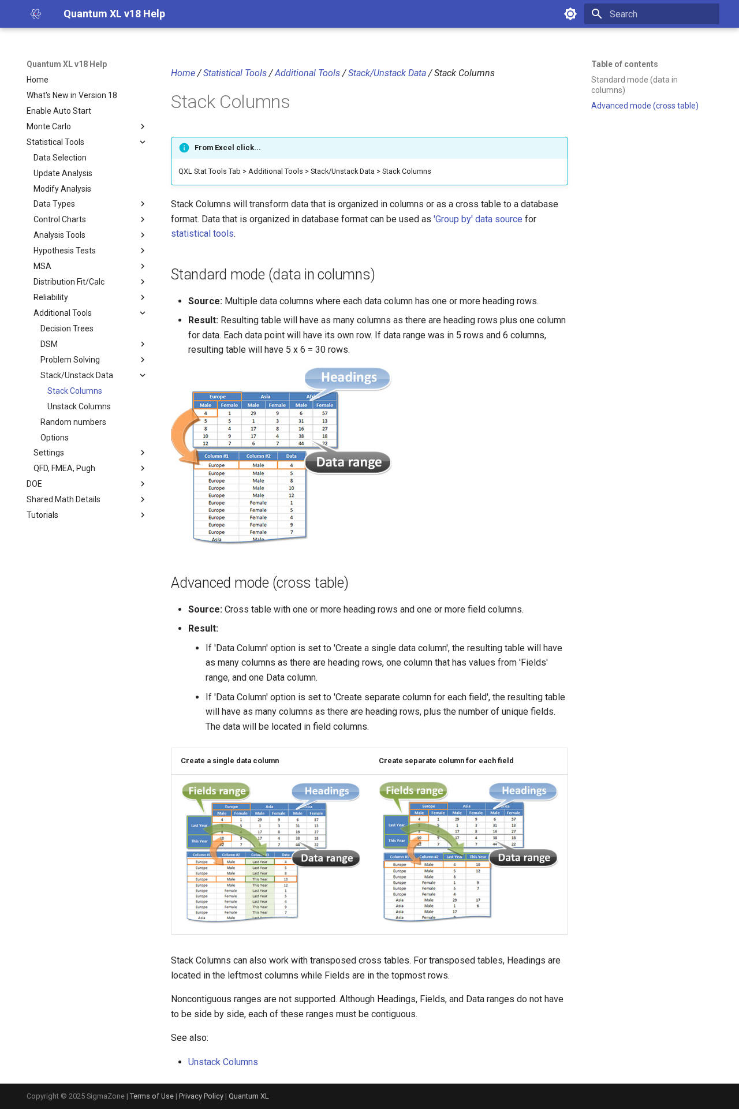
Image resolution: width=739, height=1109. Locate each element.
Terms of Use (152, 1096)
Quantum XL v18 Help (67, 64)
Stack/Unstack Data (387, 73)
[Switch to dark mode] (570, 13)
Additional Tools (307, 73)
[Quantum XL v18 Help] (36, 13)
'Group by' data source (478, 219)
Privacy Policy (201, 1096)
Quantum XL (249, 1096)
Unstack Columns (223, 1061)
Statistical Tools (235, 73)
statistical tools (202, 233)
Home (183, 73)
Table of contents (624, 64)
